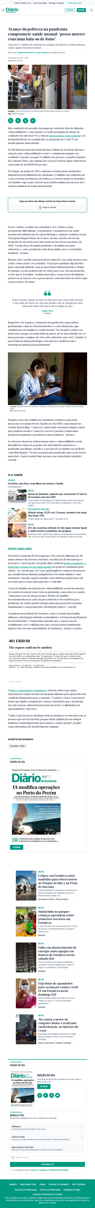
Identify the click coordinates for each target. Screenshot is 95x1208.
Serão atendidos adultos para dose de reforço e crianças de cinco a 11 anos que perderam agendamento (56, 1001)
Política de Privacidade (58, 1170)
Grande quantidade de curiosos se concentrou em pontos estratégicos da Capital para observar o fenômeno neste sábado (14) (57, 893)
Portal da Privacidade (50, 1190)
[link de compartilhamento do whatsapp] (10, 120)
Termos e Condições (39, 1170)
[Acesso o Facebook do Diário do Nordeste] (45, 1095)
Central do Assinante (58, 1184)
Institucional (79, 1184)
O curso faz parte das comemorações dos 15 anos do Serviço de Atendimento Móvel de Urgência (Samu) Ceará (57, 929)
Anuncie (13, 1184)
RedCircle (18, 681)
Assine (42, 1184)
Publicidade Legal (74, 3)
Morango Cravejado (56, 3)
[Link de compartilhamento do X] (25, 120)
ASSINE (81, 10)
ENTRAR (69, 10)
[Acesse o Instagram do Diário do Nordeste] (39, 1095)
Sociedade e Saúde (17, 746)
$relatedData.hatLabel (38, 509)
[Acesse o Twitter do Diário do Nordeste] (51, 1095)
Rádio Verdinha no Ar (23, 3)
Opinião (11, 480)
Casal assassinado (40, 3)
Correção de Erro (71, 1190)
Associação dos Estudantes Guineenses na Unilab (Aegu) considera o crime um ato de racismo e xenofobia (57, 1037)
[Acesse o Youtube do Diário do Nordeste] (57, 1095)
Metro (31, 491)
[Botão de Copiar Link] (33, 120)
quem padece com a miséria (65, 135)
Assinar (16, 847)
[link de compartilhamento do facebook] (18, 120)
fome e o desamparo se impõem (28, 690)
